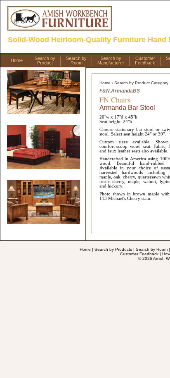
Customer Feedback (139, 254)
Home (17, 60)
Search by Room (152, 249)
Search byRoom (76, 60)
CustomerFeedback (145, 60)
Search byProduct (45, 60)
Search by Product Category (141, 83)
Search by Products (113, 249)
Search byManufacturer (110, 60)
